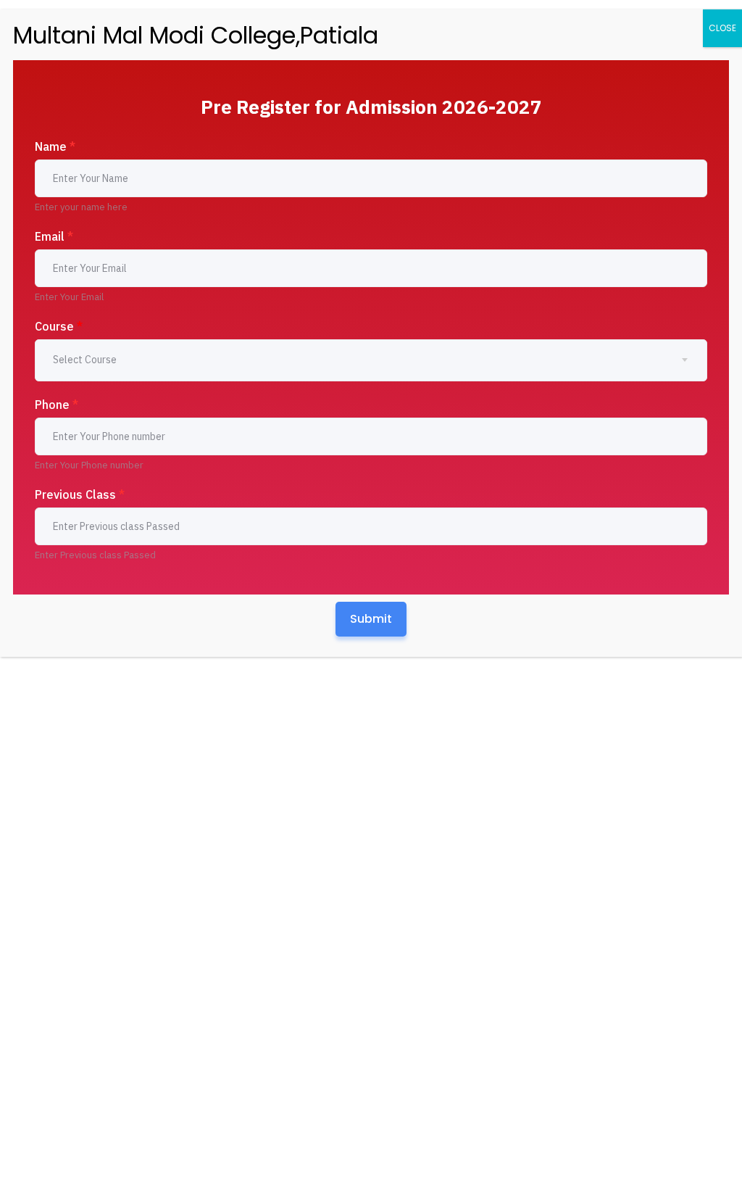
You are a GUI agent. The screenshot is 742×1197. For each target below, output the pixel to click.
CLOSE (722, 28)
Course (59, 326)
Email (54, 236)
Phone (56, 404)
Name (55, 146)
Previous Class (80, 494)
